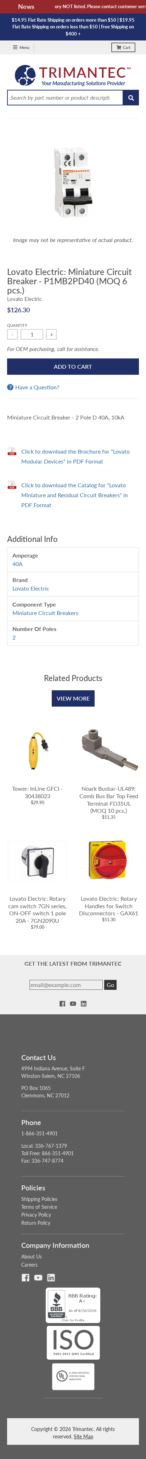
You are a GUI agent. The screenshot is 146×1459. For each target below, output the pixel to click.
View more (73, 698)
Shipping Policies (39, 1199)
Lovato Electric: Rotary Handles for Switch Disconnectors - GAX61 (108, 906)
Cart (126, 47)
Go (110, 984)
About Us (31, 1257)
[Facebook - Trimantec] (62, 1003)
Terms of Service (39, 1207)
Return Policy (35, 1223)
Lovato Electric (24, 299)
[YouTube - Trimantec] (73, 1003)
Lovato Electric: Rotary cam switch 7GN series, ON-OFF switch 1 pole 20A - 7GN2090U (37, 909)
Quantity (17, 325)
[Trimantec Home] (73, 77)
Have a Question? (37, 387)
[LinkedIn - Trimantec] (83, 1003)
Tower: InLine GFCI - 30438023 (37, 792)
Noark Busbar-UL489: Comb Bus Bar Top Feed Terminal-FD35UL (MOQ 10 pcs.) (108, 799)
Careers (29, 1265)
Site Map (83, 1436)
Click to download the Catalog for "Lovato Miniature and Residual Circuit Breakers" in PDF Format (74, 495)
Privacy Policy (36, 1215)
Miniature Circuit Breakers (45, 612)
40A (17, 563)
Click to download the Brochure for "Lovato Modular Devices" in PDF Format (75, 456)
